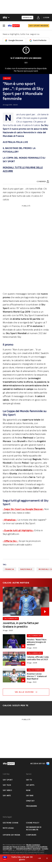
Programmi (31, 806)
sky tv (29, 780)
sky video (7, 790)
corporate (31, 835)
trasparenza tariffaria (24, 849)
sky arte (7, 795)
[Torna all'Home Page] (14, 25)
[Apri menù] (4, 25)
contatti (45, 849)
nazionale (26, 569)
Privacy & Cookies (19, 847)
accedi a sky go (37, 763)
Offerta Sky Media (11, 835)
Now (28, 790)
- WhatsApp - (10, 519)
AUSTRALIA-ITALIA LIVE (15, 142)
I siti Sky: (6, 774)
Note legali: (7, 817)
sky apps (30, 785)
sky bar (29, 795)
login (46, 17)
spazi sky (30, 801)
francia (9, 569)
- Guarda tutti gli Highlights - (18, 530)
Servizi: (29, 774)
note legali (8, 828)
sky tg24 (7, 785)
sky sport (7, 780)
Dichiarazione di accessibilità (33, 828)
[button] (22, 858)
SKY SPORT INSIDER (38, 26)
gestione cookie (10, 823)
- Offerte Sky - (10, 541)
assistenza (36, 849)
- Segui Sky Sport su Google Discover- (23, 509)
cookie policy (32, 823)
